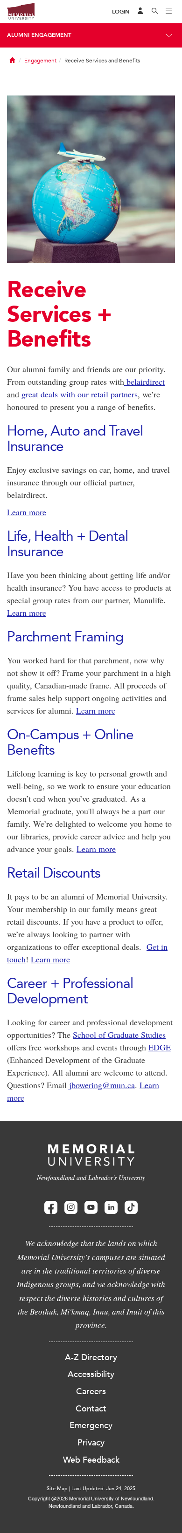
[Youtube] (91, 1207)
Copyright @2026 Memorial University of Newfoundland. (91, 1498)
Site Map (57, 1488)
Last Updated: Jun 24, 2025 (103, 1488)
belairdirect (144, 381)
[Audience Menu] (140, 11)
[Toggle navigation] (169, 11)
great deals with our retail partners (79, 394)
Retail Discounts (53, 872)
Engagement (40, 60)
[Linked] (111, 1207)
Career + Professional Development (70, 990)
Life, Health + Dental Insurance (67, 543)
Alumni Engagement (39, 35)
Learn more (26, 512)
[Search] (155, 11)
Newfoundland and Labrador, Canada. (91, 1505)
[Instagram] (70, 1207)
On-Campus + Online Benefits (70, 742)
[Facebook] (50, 1207)
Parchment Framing (65, 636)
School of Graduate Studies (119, 1034)
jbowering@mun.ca (102, 1084)
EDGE (159, 1047)
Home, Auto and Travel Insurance (76, 438)
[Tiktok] (131, 1207)
